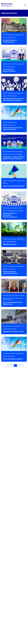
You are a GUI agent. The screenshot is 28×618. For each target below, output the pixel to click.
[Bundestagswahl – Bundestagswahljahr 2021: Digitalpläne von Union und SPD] (14, 316)
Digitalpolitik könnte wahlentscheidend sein (10, 271)
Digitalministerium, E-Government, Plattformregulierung (13, 214)
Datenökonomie (24, 295)
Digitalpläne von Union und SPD (13, 330)
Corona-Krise (16, 295)
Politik (22, 35)
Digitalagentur (20, 239)
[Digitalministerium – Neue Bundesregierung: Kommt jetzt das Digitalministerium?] (14, 54)
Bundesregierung (12, 239)
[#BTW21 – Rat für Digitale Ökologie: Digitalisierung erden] (14, 229)
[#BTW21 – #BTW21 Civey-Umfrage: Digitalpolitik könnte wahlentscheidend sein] (14, 257)
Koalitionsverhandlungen (14, 35)
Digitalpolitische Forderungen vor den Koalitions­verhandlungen (13, 98)
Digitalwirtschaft (21, 180)
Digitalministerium (7, 64)
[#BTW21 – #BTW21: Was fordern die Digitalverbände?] (14, 171)
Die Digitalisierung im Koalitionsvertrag (10, 40)
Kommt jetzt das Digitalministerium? (9, 69)
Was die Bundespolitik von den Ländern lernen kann (13, 127)
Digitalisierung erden (10, 243)
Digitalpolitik (21, 64)
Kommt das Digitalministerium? (13, 358)
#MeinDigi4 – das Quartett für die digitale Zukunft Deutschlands (14, 156)
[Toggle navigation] (25, 5)
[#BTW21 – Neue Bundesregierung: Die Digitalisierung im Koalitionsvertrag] (14, 25)
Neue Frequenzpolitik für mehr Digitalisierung (13, 301)
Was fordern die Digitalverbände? (14, 185)
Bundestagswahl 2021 (17, 326)
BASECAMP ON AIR (8, 295)
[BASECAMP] (6, 4)
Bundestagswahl (20, 266)
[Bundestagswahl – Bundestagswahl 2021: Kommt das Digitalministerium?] (14, 344)
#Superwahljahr (12, 93)
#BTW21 (5, 35)
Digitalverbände (12, 180)
